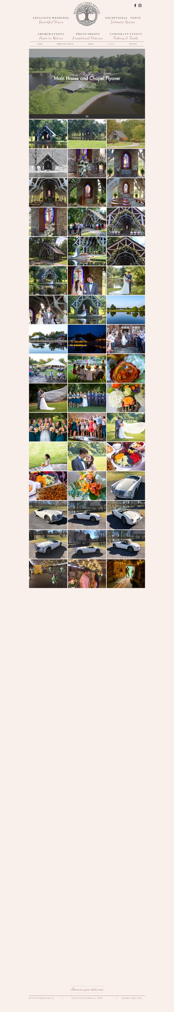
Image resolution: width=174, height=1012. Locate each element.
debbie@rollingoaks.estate (132, 998)
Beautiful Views (51, 22)
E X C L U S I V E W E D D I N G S (51, 17)
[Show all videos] (87, 116)
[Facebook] (135, 5)
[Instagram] (140, 5)
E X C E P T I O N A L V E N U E (122, 17)
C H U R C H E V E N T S (51, 34)
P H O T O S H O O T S (88, 34)
